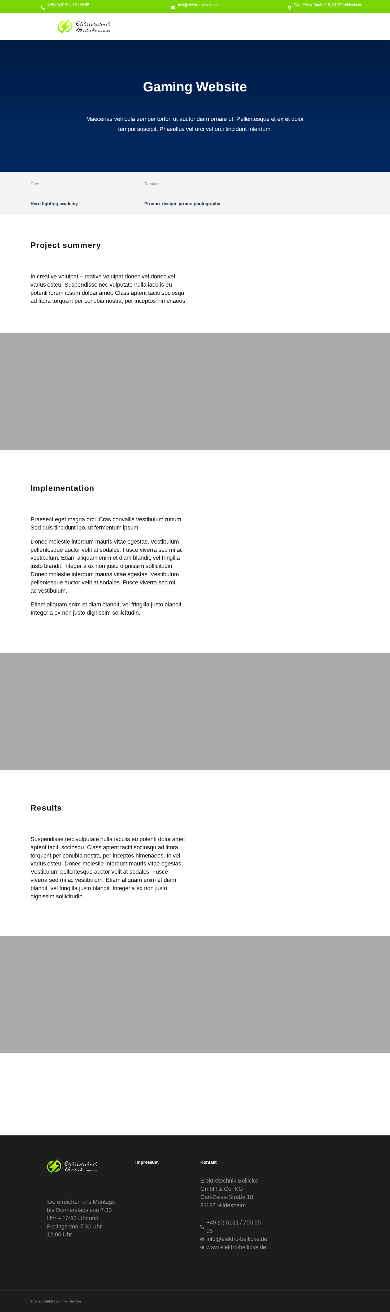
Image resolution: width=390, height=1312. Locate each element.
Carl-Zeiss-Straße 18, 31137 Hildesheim (328, 4)
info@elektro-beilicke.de (198, 4)
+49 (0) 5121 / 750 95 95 (68, 4)
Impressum (147, 1162)
